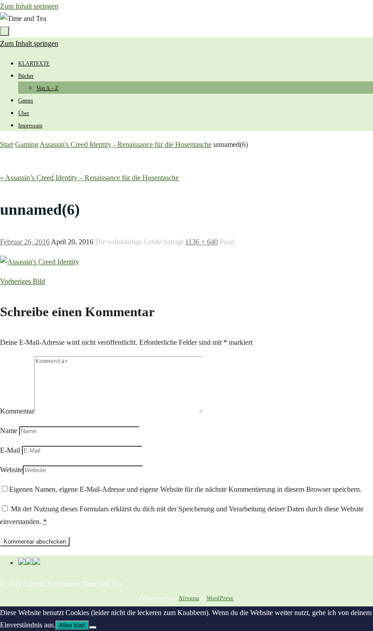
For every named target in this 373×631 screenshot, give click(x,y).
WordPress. (220, 598)
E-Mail (10, 450)
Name (8, 430)
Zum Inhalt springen (29, 6)
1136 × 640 (201, 242)
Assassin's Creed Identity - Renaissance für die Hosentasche (126, 144)
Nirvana (189, 598)
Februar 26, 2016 (25, 242)
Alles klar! (72, 625)
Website (11, 470)
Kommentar (17, 411)
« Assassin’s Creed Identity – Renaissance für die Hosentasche (89, 178)
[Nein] (92, 627)
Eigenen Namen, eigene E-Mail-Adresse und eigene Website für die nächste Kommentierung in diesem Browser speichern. (185, 489)
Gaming (26, 144)
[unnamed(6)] (39, 262)
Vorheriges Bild (22, 281)
